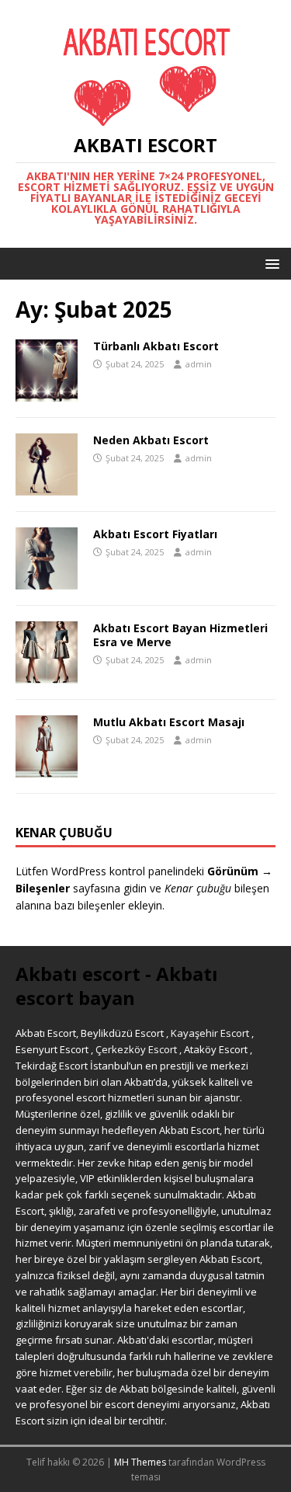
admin (198, 364)
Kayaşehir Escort (210, 1033)
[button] (269, 263)
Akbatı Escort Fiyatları (155, 534)
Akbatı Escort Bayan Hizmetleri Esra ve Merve (180, 635)
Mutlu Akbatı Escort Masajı (168, 722)
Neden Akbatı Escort (151, 440)
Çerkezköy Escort (136, 1049)
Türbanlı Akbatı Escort (156, 346)
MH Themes (140, 1462)
